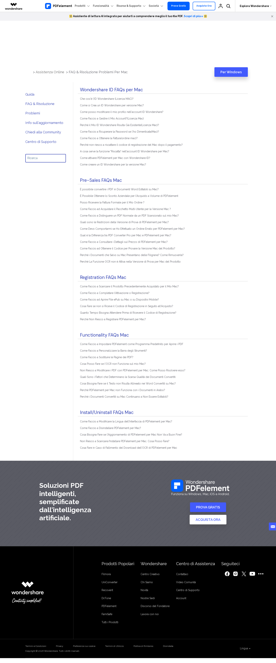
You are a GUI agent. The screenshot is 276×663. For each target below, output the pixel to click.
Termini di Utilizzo (114, 646)
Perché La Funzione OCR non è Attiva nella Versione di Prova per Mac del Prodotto (130, 261)
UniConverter (110, 582)
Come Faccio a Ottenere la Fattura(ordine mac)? (109, 138)
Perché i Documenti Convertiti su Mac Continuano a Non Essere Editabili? (124, 396)
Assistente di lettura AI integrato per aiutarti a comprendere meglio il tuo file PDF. (138, 16)
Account (181, 598)
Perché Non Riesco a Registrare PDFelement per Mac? (113, 319)
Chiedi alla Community (43, 132)
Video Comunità (186, 582)
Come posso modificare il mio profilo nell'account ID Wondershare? (121, 111)
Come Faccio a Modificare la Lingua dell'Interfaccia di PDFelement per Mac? (126, 421)
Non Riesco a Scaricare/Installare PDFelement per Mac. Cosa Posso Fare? (124, 441)
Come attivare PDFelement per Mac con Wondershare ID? (115, 157)
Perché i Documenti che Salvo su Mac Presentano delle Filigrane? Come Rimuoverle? (132, 255)
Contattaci (182, 574)
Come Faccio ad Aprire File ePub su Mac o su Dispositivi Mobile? (119, 299)
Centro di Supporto (40, 142)
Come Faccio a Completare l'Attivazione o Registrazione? (114, 292)
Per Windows (231, 72)
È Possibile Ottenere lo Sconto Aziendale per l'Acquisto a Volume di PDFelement (129, 195)
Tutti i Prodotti (110, 622)
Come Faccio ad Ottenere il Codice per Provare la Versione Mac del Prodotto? (127, 248)
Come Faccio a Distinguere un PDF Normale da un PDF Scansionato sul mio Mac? (129, 215)
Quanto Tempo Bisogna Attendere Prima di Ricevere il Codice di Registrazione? (128, 312)
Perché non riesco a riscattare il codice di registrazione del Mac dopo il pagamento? (131, 144)
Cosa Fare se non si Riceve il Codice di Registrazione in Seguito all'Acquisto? (126, 306)
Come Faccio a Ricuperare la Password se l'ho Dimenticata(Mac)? (119, 131)
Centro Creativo (150, 574)
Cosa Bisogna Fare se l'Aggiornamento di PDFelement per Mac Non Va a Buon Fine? (131, 434)
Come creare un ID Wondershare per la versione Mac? (113, 164)
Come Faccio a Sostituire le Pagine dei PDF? (106, 357)
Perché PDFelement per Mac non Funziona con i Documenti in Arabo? (122, 390)
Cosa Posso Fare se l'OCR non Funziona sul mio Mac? (113, 363)
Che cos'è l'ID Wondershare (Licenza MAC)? (106, 98)
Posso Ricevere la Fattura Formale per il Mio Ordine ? (112, 202)
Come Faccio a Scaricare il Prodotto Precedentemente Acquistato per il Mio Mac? (129, 286)
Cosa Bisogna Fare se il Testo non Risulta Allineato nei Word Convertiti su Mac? (128, 383)
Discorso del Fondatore (155, 606)
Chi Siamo (147, 582)
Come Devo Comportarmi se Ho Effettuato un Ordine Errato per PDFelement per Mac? (132, 228)
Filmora (106, 574)
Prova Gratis (178, 6)
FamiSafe (107, 614)
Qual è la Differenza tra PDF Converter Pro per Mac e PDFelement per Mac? (125, 235)
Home (30, 72)
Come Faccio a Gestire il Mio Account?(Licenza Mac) (112, 118)
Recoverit (107, 590)
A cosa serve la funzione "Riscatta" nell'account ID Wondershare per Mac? (124, 151)
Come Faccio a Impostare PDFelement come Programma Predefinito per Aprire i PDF (131, 344)
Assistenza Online (50, 72)
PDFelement (109, 606)
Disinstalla (168, 646)
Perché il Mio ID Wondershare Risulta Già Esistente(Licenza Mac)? (119, 125)
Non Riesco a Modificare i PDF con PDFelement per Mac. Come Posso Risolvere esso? (132, 370)
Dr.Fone (106, 598)
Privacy (59, 646)
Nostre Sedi (148, 598)
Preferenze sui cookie (84, 646)
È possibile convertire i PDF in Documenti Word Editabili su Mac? (119, 189)
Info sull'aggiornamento (44, 123)
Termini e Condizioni (35, 646)
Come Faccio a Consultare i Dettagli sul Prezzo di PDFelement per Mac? (124, 241)
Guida (29, 94)
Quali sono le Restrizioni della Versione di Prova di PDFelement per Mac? (124, 222)
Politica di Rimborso (143, 646)
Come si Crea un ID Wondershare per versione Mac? (112, 105)
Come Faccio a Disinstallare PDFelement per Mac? (110, 428)
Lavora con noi (150, 614)
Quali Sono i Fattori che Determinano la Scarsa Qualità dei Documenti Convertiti (128, 376)
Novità (144, 590)
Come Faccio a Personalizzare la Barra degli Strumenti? (113, 350)
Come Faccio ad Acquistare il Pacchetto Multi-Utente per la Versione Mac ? (125, 209)
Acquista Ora (204, 6)
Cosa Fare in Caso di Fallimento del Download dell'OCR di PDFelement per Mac (128, 447)
